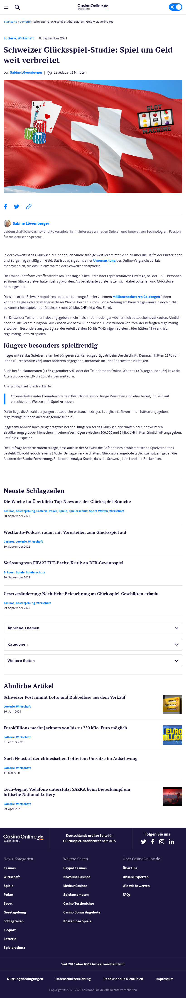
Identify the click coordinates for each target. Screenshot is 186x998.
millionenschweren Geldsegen (136, 296)
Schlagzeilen (14, 921)
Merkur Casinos (75, 885)
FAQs (126, 894)
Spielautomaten (76, 894)
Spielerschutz (78, 511)
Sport (93, 511)
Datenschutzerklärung (73, 978)
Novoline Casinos (76, 877)
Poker (53, 511)
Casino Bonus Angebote (81, 912)
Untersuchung (104, 260)
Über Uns (130, 868)
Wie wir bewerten (136, 885)
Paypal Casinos (75, 868)
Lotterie (25, 21)
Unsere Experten (136, 877)
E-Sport (9, 572)
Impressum (165, 978)
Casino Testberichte (78, 903)
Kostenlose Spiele (77, 921)
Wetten (103, 511)
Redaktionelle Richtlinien (123, 978)
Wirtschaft (26, 38)
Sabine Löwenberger (26, 72)
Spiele (63, 511)
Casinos (9, 511)
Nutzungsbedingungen (25, 978)
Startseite (10, 21)
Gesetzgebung (25, 511)
